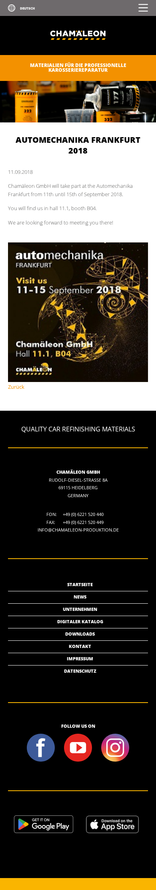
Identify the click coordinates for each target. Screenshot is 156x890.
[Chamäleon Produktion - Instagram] (115, 760)
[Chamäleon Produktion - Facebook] (41, 760)
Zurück (16, 386)
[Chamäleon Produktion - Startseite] (78, 53)
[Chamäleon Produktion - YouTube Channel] (78, 760)
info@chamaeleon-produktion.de (78, 530)
